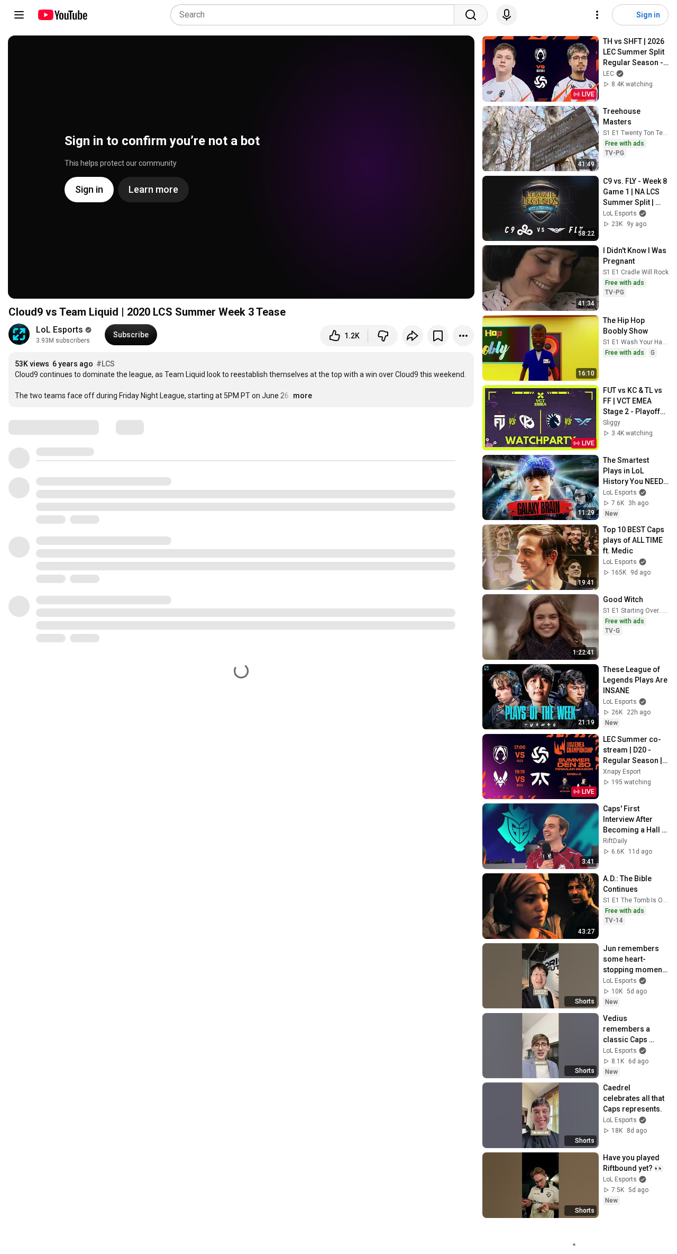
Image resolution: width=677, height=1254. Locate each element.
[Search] (471, 14)
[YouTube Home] (62, 15)
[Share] (412, 335)
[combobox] (315, 14)
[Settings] (597, 14)
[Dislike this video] (383, 335)
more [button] (302, 395)
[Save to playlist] (438, 335)
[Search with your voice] (506, 14)
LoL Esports (59, 330)
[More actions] (463, 335)
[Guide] (19, 14)
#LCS (105, 364)
